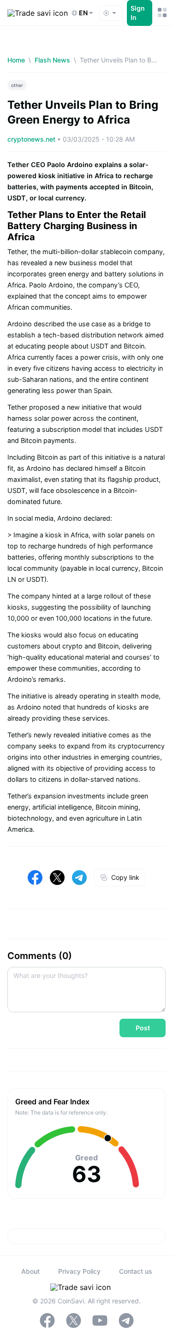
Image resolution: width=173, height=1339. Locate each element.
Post (143, 1028)
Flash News (52, 60)
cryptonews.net (32, 139)
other (17, 85)
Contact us (135, 1271)
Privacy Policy (79, 1271)
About (30, 1271)
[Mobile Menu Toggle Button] (162, 13)
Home (16, 60)
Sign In (138, 12)
